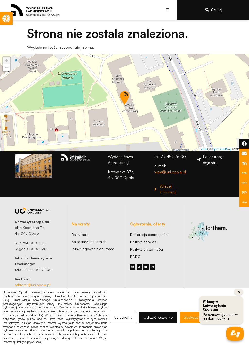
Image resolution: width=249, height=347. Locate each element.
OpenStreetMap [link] (221, 149)
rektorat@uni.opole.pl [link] (32, 284)
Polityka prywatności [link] (29, 342)
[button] (167, 10)
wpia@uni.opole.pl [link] (170, 171)
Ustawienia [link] (123, 317)
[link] (6, 18)
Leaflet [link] (204, 149)
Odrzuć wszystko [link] (158, 317)
